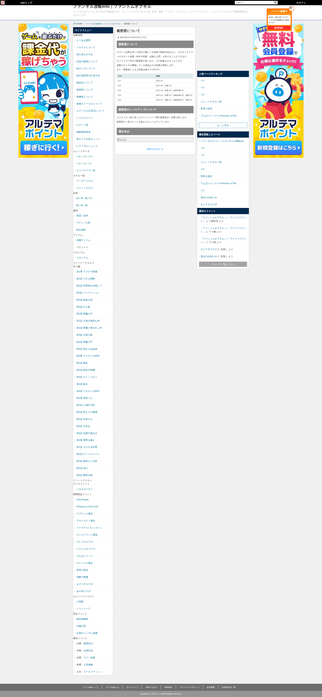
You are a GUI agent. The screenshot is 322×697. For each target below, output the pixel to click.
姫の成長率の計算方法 (88, 75)
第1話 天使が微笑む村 (88, 320)
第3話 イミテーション (88, 292)
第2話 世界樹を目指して (89, 285)
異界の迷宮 (82, 570)
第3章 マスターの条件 (88, 355)
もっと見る (223, 125)
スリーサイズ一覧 (85, 170)
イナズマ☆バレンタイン (89, 527)
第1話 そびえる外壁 (86, 447)
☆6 (78, 156)
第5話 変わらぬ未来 (86, 349)
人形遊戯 (88, 664)
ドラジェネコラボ (85, 548)
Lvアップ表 (82, 125)
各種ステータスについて (89, 103)
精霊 (78, 215)
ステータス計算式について (90, 110)
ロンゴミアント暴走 (87, 534)
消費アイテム (83, 240)
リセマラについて (85, 47)
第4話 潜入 (82, 468)
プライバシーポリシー (189, 687)
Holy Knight (82, 499)
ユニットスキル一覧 (211, 101)
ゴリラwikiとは (112, 687)
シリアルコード (84, 117)
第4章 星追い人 (84, 398)
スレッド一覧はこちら (223, 264)
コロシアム (82, 257)
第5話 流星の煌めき (86, 433)
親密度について (84, 89)
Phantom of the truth (87, 506)
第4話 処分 (82, 384)
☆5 (84, 156)
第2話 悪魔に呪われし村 (89, 327)
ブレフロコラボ (84, 541)
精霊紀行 (88, 643)
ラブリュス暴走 (84, 513)
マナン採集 (89, 657)
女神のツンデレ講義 (87, 633)
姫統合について (84, 82)
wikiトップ (26, 2)
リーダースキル (84, 180)
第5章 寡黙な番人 (85, 440)
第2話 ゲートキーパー (88, 454)
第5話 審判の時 (84, 475)
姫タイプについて (85, 68)
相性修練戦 (82, 619)
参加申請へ (279, 28)
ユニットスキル (84, 187)
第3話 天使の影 (84, 334)
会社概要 (211, 687)
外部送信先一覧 (229, 687)
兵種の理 (81, 626)
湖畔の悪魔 (82, 577)
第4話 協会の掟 (84, 299)
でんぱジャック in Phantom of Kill (218, 115)
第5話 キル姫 (83, 306)
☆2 (84, 163)
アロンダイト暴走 (85, 520)
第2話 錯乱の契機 (85, 370)
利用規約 (168, 687)
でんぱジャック (84, 556)
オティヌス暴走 (84, 563)
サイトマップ (132, 687)
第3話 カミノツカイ (86, 377)
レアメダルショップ (87, 146)
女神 (85, 215)
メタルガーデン (84, 489)
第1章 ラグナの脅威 (86, 271)
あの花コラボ (83, 591)
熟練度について (84, 96)
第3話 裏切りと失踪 (86, 461)
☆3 (78, 163)
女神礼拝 (88, 650)
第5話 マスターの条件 (88, 391)
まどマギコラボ (84, 584)
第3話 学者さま (84, 419)
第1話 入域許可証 (85, 405)
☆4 (90, 156)
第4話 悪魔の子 (84, 342)
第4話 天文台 (83, 426)
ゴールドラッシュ (93, 671)
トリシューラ (83, 608)
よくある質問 (83, 40)
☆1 (90, 163)
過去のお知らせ (209, 197)
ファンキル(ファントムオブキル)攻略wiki (222, 141)
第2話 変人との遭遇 (86, 412)
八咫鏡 (80, 601)
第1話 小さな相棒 (85, 278)
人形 (88, 222)
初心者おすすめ (84, 54)
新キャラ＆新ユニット (88, 139)
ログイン (301, 2)
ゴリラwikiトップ (90, 687)
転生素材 (81, 229)
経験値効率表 (83, 132)
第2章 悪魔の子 (84, 313)
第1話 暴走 (82, 363)
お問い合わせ (151, 687)
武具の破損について (87, 61)
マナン (80, 222)
